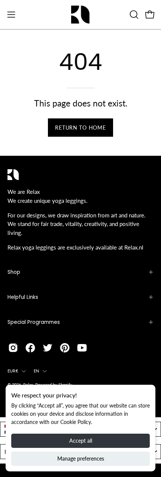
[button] (133, 14)
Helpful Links (22, 297)
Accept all (80, 440)
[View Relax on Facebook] (30, 347)
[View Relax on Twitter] (47, 347)
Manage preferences (80, 458)
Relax (28, 384)
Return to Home (80, 127)
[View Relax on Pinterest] (64, 347)
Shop (13, 272)
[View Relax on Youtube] (82, 347)
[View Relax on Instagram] (13, 347)
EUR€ (12, 370)
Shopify (65, 384)
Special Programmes (33, 322)
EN (36, 370)
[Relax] (80, 15)
